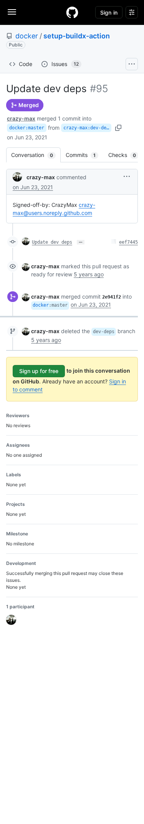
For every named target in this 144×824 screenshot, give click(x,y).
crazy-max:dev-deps (87, 127)
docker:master (26, 127)
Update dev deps (52, 242)
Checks (126, 155)
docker (26, 36)
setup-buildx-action (76, 36)
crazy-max (21, 118)
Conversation (36, 155)
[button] (126, 176)
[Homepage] (72, 12)
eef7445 (128, 242)
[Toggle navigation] (12, 12)
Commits (84, 155)
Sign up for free (38, 371)
